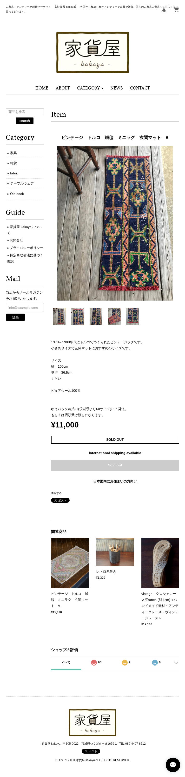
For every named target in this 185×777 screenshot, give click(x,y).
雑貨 (13, 163)
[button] (90, 88)
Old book (17, 194)
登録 (15, 317)
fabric (14, 173)
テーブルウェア (22, 183)
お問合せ (16, 240)
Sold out (115, 465)
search (25, 121)
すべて (66, 662)
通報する (56, 493)
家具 (13, 153)
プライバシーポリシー (26, 248)
